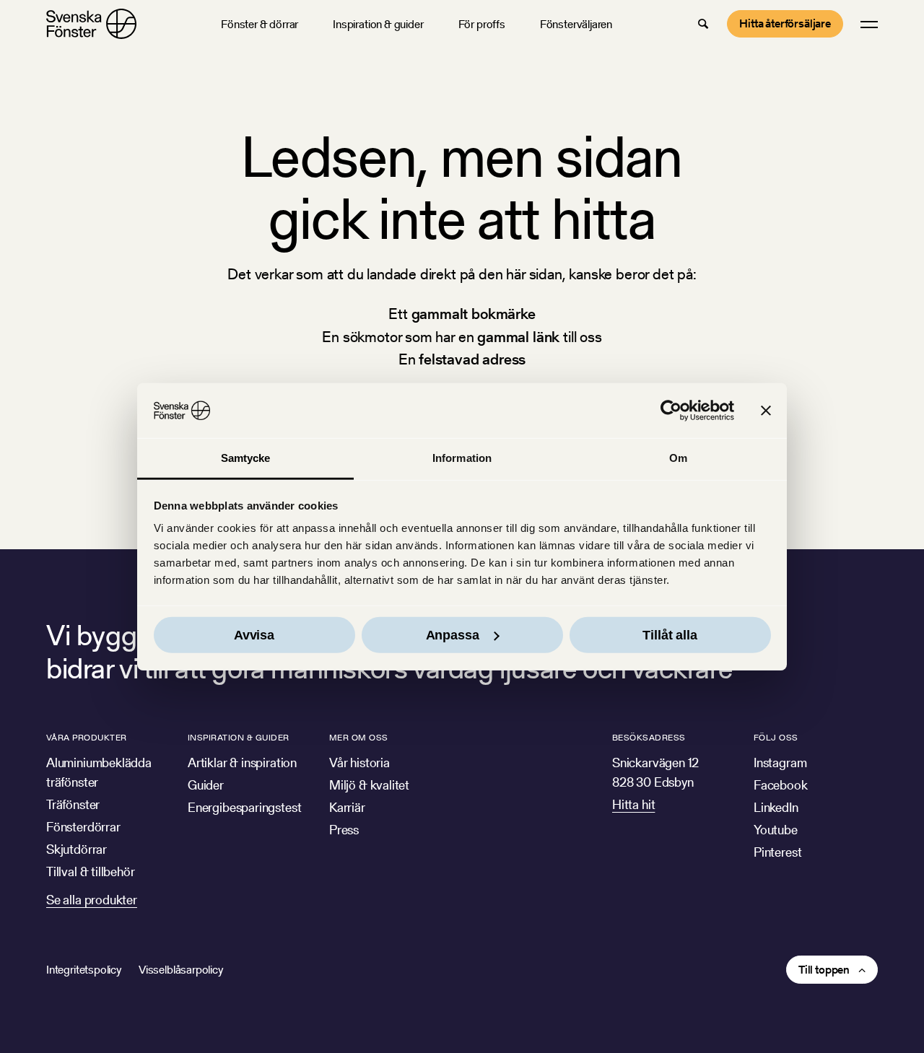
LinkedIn (776, 807)
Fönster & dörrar (259, 24)
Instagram (780, 762)
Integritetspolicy (83, 969)
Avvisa (254, 635)
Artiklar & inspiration (242, 762)
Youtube (776, 830)
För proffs (481, 24)
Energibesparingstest (244, 807)
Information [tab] (462, 458)
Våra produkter (86, 737)
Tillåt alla (669, 635)
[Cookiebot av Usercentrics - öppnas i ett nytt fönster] (671, 410)
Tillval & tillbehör (90, 871)
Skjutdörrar (76, 849)
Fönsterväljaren (576, 24)
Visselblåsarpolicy (181, 969)
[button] (703, 23)
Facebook (781, 785)
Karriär (347, 807)
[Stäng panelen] (766, 411)
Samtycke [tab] (246, 458)
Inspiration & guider (378, 24)
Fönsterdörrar (83, 827)
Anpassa (452, 635)
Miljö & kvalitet (369, 785)
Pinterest (777, 852)
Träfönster (73, 804)
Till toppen (824, 969)
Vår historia (359, 762)
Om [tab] (678, 458)
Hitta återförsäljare (785, 23)
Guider (206, 785)
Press (344, 830)
